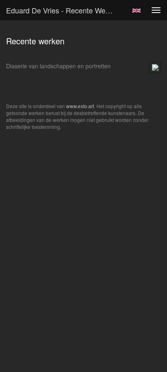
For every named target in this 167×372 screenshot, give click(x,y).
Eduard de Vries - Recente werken (63, 10)
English (136, 10)
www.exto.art (80, 105)
